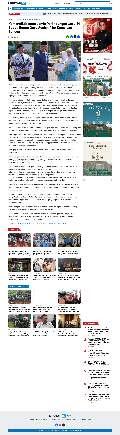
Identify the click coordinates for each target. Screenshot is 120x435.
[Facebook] (71, 37)
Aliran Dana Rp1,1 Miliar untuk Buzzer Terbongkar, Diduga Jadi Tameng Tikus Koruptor (98, 363)
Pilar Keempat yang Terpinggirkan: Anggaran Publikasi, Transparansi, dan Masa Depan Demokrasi (98, 352)
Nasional (40, 8)
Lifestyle (86, 8)
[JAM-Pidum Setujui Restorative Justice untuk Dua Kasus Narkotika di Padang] (44, 327)
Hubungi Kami (66, 3)
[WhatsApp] (67, 37)
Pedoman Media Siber (72, 420)
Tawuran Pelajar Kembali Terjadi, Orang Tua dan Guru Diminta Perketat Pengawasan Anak (99, 386)
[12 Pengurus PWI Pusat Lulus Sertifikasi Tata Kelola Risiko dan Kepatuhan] (69, 247)
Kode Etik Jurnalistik (56, 420)
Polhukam (30, 8)
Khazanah (96, 8)
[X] (75, 37)
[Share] (79, 37)
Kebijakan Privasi (41, 420)
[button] (109, 3)
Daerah (48, 8)
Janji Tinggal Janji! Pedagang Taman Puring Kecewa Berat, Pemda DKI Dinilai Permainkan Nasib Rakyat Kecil (99, 397)
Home (10, 19)
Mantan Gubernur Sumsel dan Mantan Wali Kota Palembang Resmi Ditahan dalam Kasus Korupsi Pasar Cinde (99, 330)
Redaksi (57, 3)
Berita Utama (19, 8)
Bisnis (55, 8)
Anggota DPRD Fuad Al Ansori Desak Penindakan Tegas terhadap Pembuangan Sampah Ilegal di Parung (99, 341)
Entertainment (75, 8)
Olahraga (63, 8)
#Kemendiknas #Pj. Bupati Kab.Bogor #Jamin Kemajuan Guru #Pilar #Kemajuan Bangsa (39, 223)
